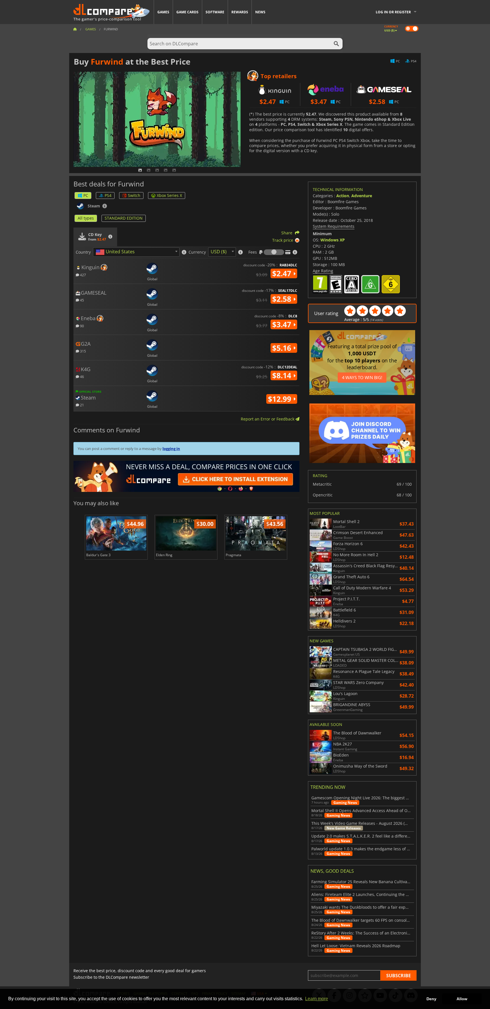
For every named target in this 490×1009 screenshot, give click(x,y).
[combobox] (136, 252)
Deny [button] (431, 999)
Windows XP (332, 240)
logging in (171, 448)
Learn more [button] (316, 998)
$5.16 (282, 348)
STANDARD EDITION (124, 218)
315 (82, 351)
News (260, 12)
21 (81, 405)
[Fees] (274, 252)
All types (86, 218)
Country (83, 252)
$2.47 (282, 273)
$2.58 (282, 299)
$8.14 (282, 375)
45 (81, 300)
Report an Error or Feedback (268, 419)
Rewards (239, 12)
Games (163, 12)
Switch (134, 195)
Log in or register (393, 12)
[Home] (75, 29)
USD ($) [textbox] (219, 251)
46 (81, 376)
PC (85, 195)
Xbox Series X (169, 195)
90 (81, 326)
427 (82, 275)
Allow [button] (462, 999)
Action (342, 195)
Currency (197, 252)
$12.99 (280, 399)
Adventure (361, 195)
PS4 (108, 195)
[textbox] (116, 252)
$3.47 (282, 324)
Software (215, 12)
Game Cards (187, 12)
